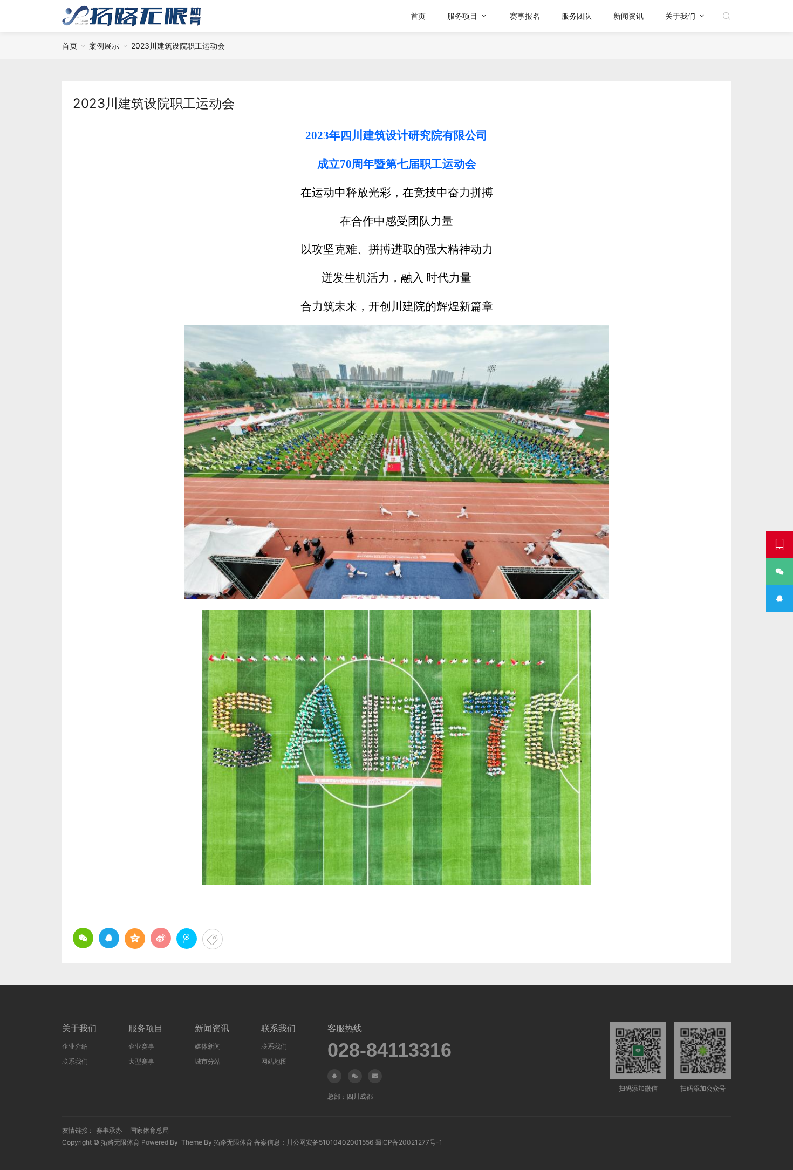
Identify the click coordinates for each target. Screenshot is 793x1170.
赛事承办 (109, 1130)
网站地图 (274, 1061)
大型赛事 (141, 1061)
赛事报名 (525, 15)
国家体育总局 (149, 1130)
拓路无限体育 (120, 1142)
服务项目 (462, 15)
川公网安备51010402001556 (329, 1142)
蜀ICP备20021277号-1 (408, 1142)
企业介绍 (75, 1046)
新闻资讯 (628, 15)
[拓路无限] (131, 16)
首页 (418, 15)
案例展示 (104, 45)
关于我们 (680, 15)
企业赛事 (141, 1046)
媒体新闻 (208, 1046)
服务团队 (577, 15)
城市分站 (208, 1061)
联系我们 (75, 1061)
